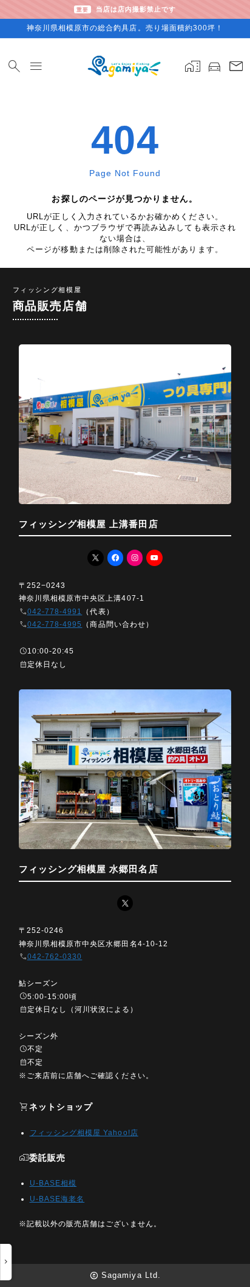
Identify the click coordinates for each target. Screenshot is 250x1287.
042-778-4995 (55, 624)
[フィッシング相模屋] (125, 66)
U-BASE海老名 (57, 1199)
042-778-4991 (55, 611)
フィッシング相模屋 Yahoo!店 (84, 1132)
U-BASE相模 (53, 1183)
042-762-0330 (55, 956)
